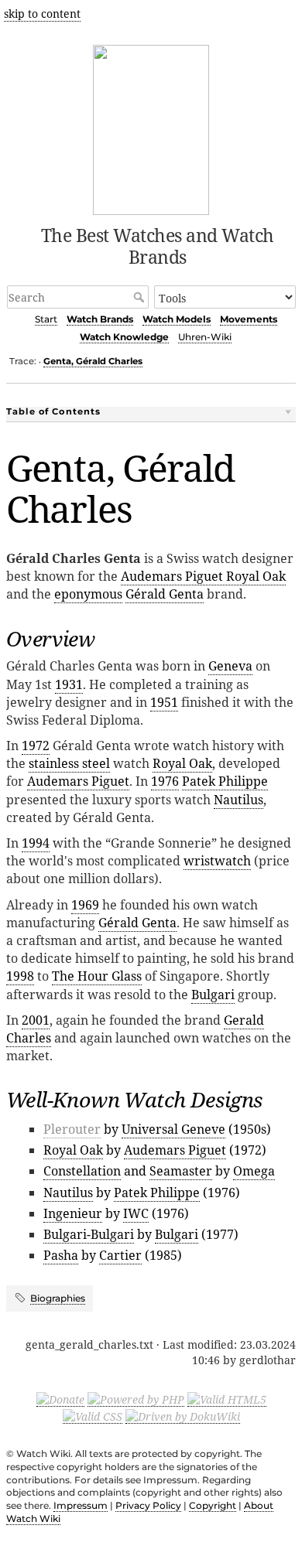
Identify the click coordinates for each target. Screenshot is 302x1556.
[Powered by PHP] (136, 1399)
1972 (36, 745)
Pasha (60, 1255)
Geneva (230, 665)
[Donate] (60, 1399)
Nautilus (238, 799)
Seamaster (180, 1170)
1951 (164, 702)
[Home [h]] (151, 127)
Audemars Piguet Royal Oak (203, 576)
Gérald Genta (164, 593)
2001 (36, 1020)
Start (46, 319)
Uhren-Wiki (205, 337)
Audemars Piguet (78, 781)
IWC (136, 1213)
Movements (248, 319)
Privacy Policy (148, 1505)
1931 (69, 684)
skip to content (42, 13)
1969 (85, 904)
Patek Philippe (225, 781)
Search (140, 297)
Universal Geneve (173, 1129)
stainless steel (69, 763)
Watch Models (176, 319)
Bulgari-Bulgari (88, 1234)
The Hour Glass (97, 975)
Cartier (120, 1255)
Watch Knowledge (124, 337)
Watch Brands (100, 319)
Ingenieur (72, 1213)
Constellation (82, 1170)
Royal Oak (182, 763)
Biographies (57, 1298)
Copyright (212, 1505)
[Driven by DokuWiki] (182, 1416)
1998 (20, 975)
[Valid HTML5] (226, 1399)
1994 (36, 842)
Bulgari (213, 994)
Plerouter (72, 1129)
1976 (165, 781)
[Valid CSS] (92, 1416)
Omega (254, 1170)
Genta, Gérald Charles (92, 361)
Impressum (80, 1505)
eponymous (88, 593)
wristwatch (217, 860)
